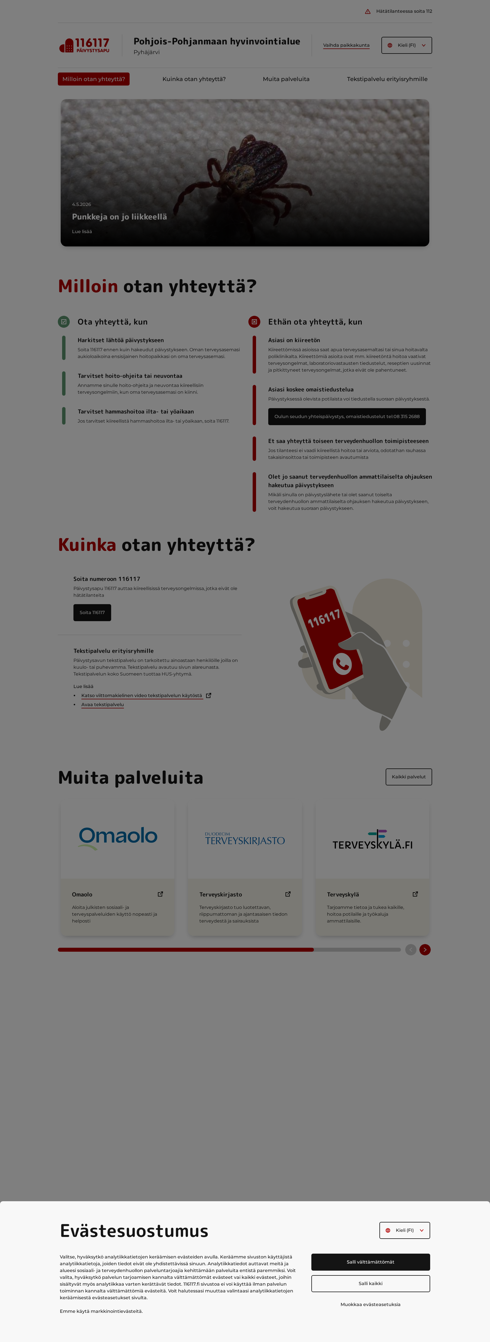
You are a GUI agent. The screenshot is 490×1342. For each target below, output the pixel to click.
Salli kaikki (371, 1283)
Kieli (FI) (405, 1230)
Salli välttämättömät (370, 1262)
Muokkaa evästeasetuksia (371, 1304)
